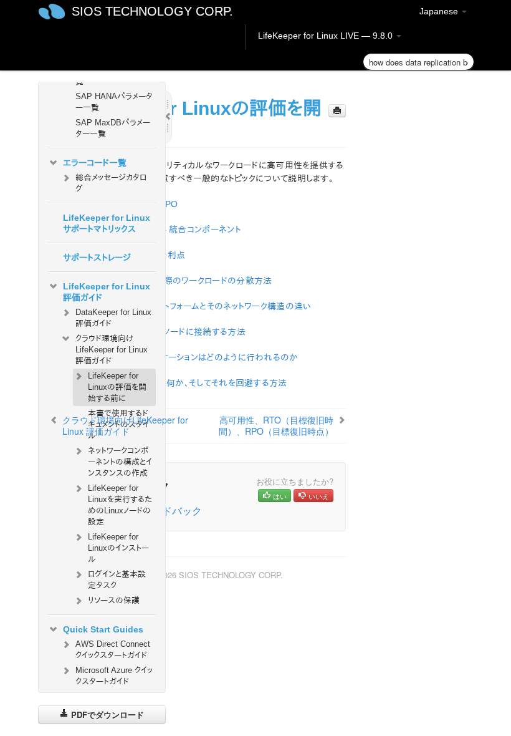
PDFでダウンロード (106, 714)
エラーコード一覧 (95, 163)
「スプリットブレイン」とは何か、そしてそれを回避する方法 (181, 383)
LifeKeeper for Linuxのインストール (118, 548)
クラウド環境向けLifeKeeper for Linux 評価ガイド (111, 350)
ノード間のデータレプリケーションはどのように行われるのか (186, 357)
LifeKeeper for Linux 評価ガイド (106, 292)
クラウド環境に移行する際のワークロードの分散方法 (173, 281)
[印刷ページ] (337, 110)
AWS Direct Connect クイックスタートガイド (112, 649)
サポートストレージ (97, 258)
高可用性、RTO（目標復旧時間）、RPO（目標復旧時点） (276, 425)
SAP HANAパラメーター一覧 (114, 102)
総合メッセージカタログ (110, 183)
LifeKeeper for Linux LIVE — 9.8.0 (326, 36)
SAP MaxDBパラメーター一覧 (112, 128)
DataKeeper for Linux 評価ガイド (113, 317)
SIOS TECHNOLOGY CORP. (152, 11)
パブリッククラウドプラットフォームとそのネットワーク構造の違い (193, 306)
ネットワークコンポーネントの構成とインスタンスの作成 (120, 462)
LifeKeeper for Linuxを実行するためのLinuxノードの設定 (120, 504)
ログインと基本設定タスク (117, 579)
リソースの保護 (114, 600)
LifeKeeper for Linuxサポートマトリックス (106, 223)
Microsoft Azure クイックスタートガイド (114, 676)
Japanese (440, 11)
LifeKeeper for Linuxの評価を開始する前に (117, 387)
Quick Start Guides (103, 629)
